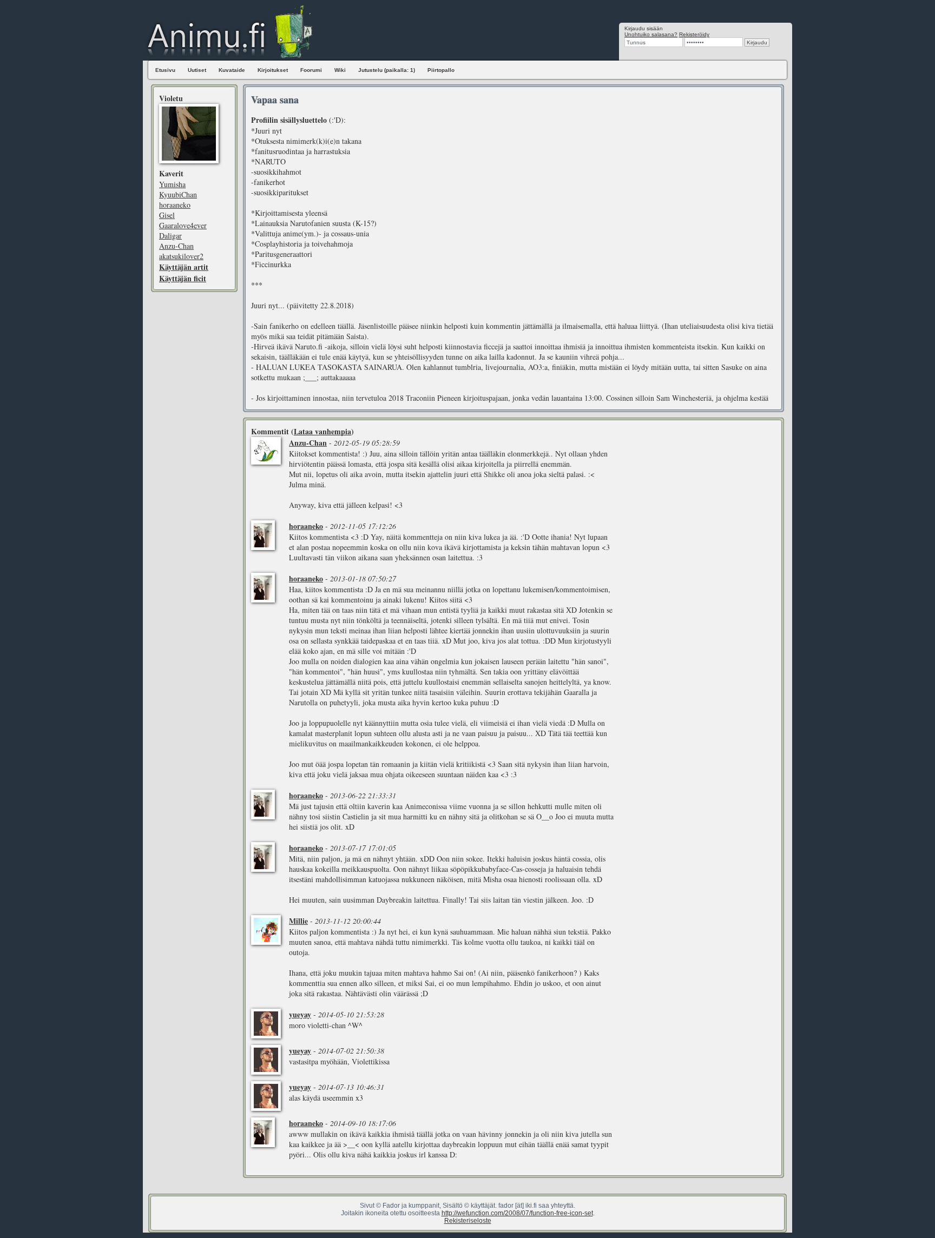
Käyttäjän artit (183, 267)
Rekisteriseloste (467, 1220)
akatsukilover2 (181, 256)
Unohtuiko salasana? (650, 34)
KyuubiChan (178, 194)
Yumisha (172, 184)
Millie (298, 920)
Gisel (167, 215)
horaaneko (174, 205)
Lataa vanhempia (322, 431)
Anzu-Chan (176, 246)
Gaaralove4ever (183, 225)
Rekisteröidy (694, 34)
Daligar (170, 235)
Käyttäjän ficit (182, 278)
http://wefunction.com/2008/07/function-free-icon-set (517, 1213)
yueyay (300, 1014)
